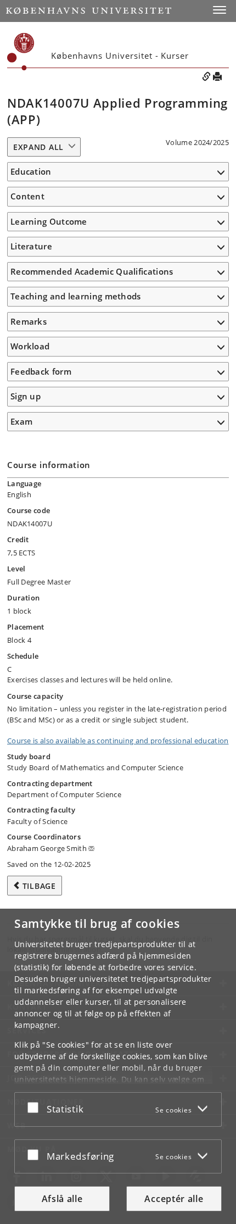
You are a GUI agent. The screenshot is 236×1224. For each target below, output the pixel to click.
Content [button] (27, 196)
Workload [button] (29, 346)
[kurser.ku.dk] (21, 51)
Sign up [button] (25, 396)
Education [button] (31, 171)
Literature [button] (31, 246)
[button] (220, 10)
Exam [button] (21, 421)
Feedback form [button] (40, 371)
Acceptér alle (173, 1199)
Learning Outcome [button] (48, 221)
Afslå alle (62, 1199)
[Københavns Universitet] (88, 10)
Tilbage (39, 886)
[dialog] (118, 1066)
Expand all (38, 147)
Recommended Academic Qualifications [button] (91, 271)
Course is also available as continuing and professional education (118, 740)
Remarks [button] (28, 321)
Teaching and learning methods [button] (75, 296)
